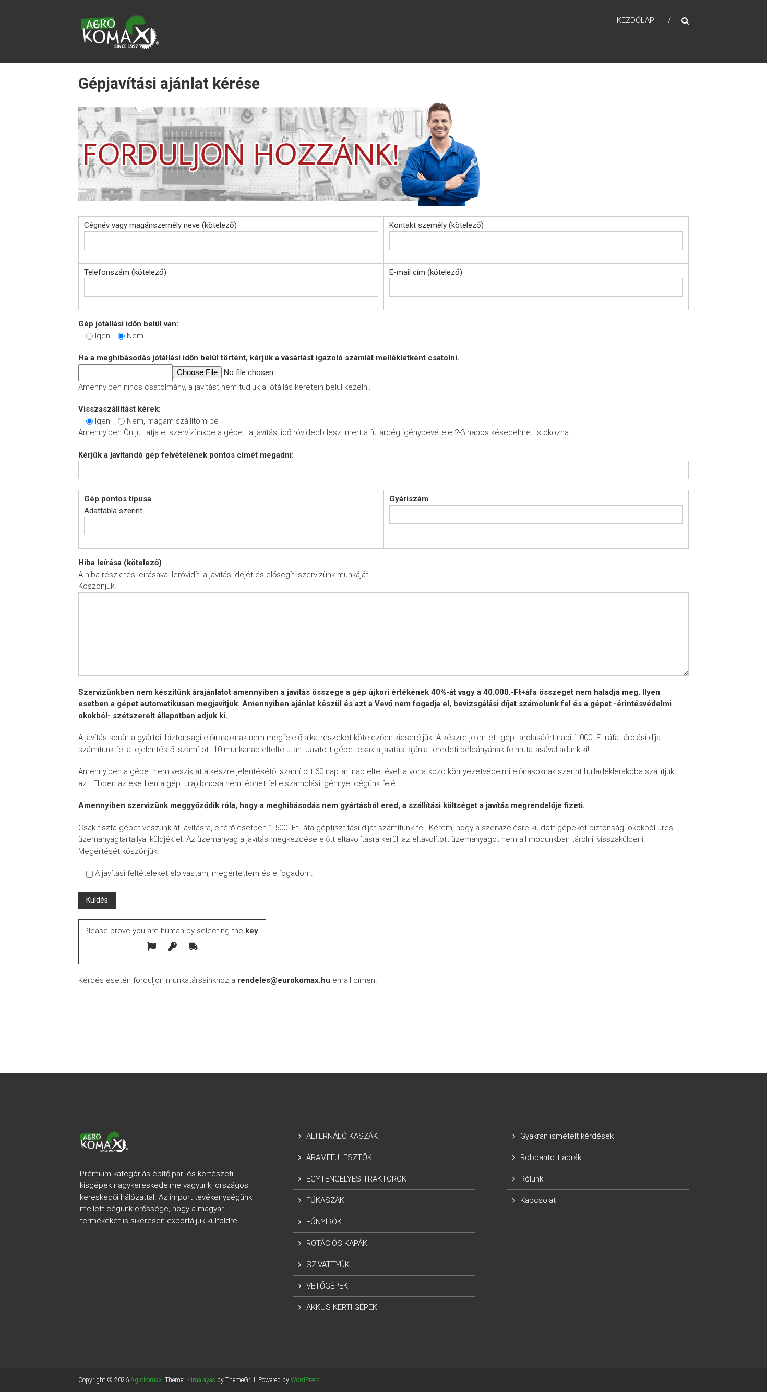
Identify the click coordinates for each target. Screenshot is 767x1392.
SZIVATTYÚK (328, 1264)
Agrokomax (146, 1380)
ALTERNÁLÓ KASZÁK (342, 1136)
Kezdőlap (635, 20)
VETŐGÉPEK (327, 1286)
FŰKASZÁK (325, 1200)
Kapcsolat (538, 1200)
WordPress (305, 1380)
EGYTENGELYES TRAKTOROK (356, 1179)
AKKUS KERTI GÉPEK (341, 1307)
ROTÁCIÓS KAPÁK (336, 1243)
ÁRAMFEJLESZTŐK (339, 1157)
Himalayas (200, 1380)
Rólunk (531, 1179)
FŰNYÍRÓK (324, 1221)
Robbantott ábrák (550, 1157)
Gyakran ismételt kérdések (567, 1136)
